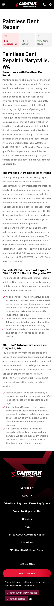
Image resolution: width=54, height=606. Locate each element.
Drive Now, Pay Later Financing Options (27, 503)
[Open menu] (3, 4)
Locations (27, 542)
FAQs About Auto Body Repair (27, 534)
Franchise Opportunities (27, 511)
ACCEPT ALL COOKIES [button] (16, 599)
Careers (27, 518)
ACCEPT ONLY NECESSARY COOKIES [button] (22, 593)
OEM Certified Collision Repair (27, 550)
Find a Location (27, 573)
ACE (27, 526)
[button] (31, 598)
